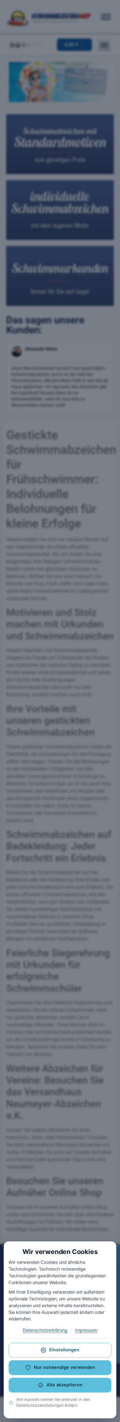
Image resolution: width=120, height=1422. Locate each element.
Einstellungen (64, 1350)
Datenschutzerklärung (45, 1330)
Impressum (86, 1330)
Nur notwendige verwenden (64, 1367)
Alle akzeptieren (64, 1385)
